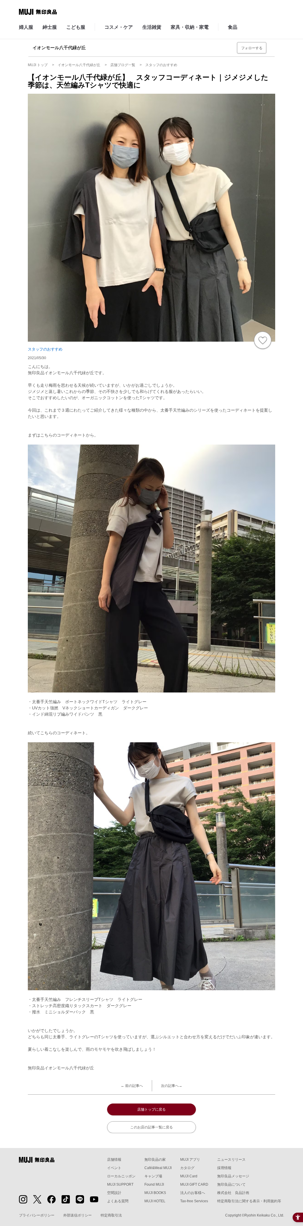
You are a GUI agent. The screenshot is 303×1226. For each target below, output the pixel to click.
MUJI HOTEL (154, 1201)
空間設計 (114, 1193)
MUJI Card (188, 1176)
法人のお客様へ (192, 1193)
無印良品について (231, 1184)
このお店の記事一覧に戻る (151, 1127)
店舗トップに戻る (151, 1109)
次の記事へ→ (171, 1086)
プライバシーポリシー (36, 1215)
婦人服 (26, 27)
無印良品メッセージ (233, 1176)
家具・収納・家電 (190, 27)
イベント (114, 1168)
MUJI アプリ (190, 1159)
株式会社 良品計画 (233, 1193)
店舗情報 (114, 1159)
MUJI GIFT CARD (194, 1184)
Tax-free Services (194, 1201)
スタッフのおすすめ (45, 349)
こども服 (75, 27)
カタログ (187, 1168)
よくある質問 (117, 1201)
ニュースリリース (231, 1159)
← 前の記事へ (132, 1086)
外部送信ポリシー (77, 1215)
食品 (232, 27)
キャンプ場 (153, 1176)
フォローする (251, 48)
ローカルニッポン (121, 1176)
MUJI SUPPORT (120, 1184)
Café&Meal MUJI (158, 1168)
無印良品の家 (155, 1159)
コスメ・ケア (118, 27)
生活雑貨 (151, 27)
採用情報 (224, 1168)
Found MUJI (154, 1184)
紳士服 (50, 27)
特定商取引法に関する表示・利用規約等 (249, 1201)
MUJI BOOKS (155, 1193)
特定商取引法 (111, 1215)
